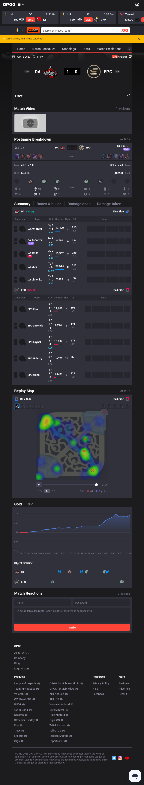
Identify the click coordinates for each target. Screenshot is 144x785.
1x (47, 491)
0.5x (40, 491)
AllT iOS (54, 699)
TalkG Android (58, 725)
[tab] (23, 203)
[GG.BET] (33, 30)
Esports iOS (56, 741)
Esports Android (59, 736)
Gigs (17, 741)
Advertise (124, 688)
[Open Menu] (137, 4)
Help (95, 688)
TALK (17, 730)
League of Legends (25, 683)
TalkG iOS (55, 730)
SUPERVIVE (21, 709)
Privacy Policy (101, 683)
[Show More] (21, 4)
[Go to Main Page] (9, 4)
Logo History (21, 668)
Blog (17, 663)
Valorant (19, 694)
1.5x (54, 491)
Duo (16, 725)
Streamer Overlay (24, 720)
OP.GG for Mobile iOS (62, 688)
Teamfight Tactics (24, 688)
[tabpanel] (72, 296)
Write (72, 627)
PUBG (17, 704)
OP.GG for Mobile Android (65, 683)
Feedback (98, 694)
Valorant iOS (57, 709)
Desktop (19, 715)
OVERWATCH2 (23, 699)
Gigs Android (57, 715)
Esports (18, 736)
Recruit (123, 694)
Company (20, 658)
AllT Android (57, 694)
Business (124, 683)
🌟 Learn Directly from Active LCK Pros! (23, 38)
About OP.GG (21, 652)
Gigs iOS (55, 720)
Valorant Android (60, 704)
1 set (18, 95)
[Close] (138, 38)
